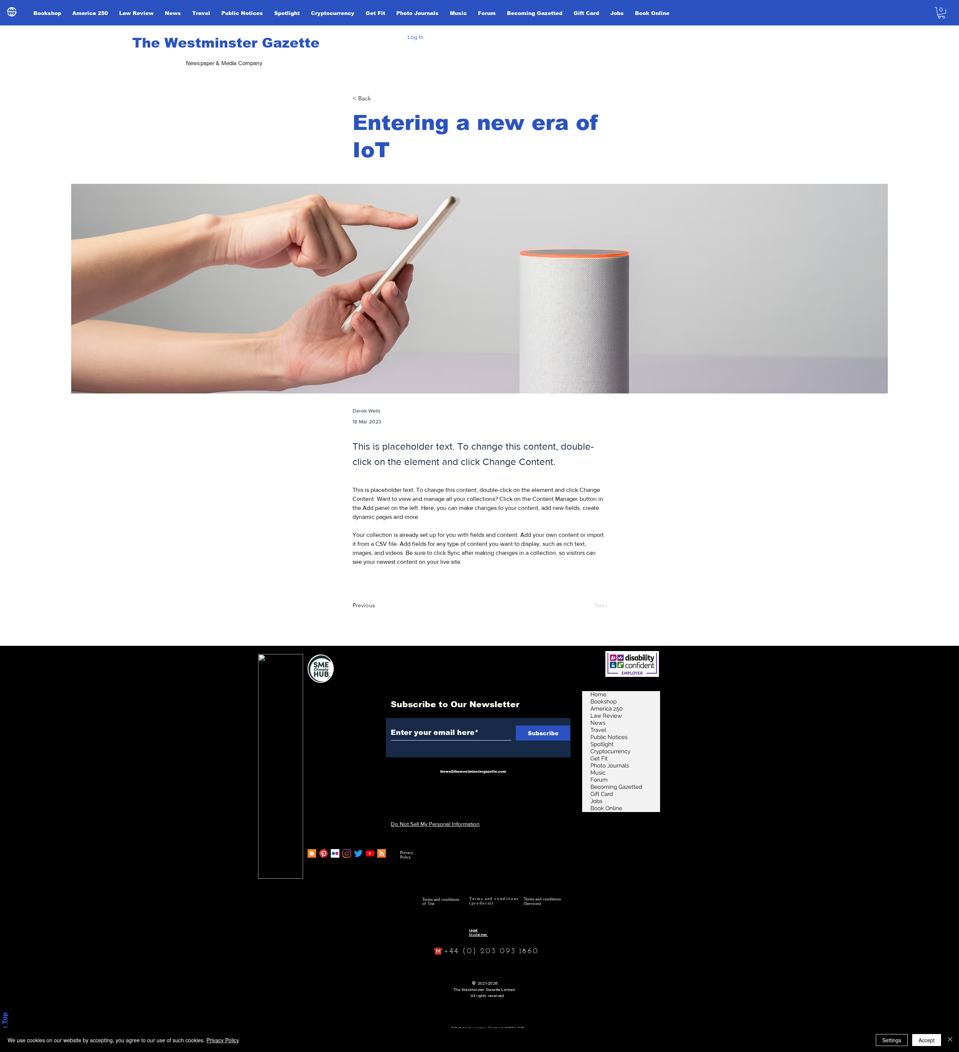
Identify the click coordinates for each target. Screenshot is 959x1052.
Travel (598, 730)
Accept (927, 1040)
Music (597, 772)
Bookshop (603, 701)
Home (598, 694)
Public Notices (608, 737)
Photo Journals (609, 765)
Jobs (596, 801)
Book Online (606, 808)
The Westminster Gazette (226, 43)
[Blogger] (312, 853)
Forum (599, 779)
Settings (891, 1040)
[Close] (950, 1040)
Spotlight (602, 744)
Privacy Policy (222, 1040)
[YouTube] (370, 853)
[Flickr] (335, 853)
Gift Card (601, 794)
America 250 (606, 708)
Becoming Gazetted (616, 787)
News (597, 723)
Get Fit (599, 758)
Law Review (606, 715)
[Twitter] (358, 853)
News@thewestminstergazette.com (473, 771)
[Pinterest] (323, 853)
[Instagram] (346, 853)
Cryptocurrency (610, 751)
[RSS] (381, 853)
